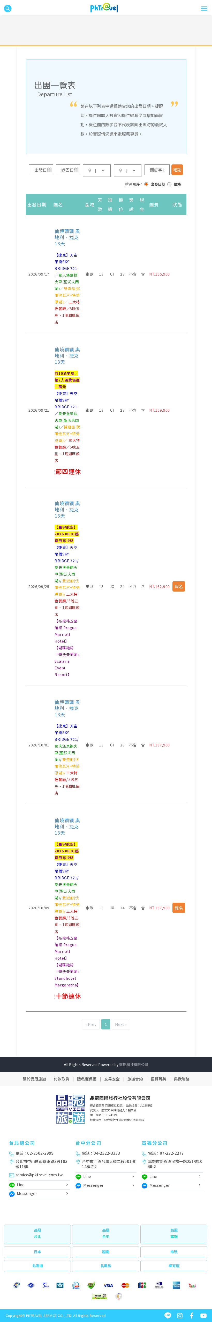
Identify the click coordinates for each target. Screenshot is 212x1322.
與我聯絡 (182, 1079)
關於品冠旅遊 (34, 1079)
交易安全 (112, 1079)
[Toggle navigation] (204, 8)
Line (21, 1184)
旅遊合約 (135, 1079)
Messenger (27, 1193)
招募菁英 (158, 1079)
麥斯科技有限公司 (133, 1064)
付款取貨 (61, 1079)
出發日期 (158, 184)
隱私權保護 (86, 1079)
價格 (177, 184)
